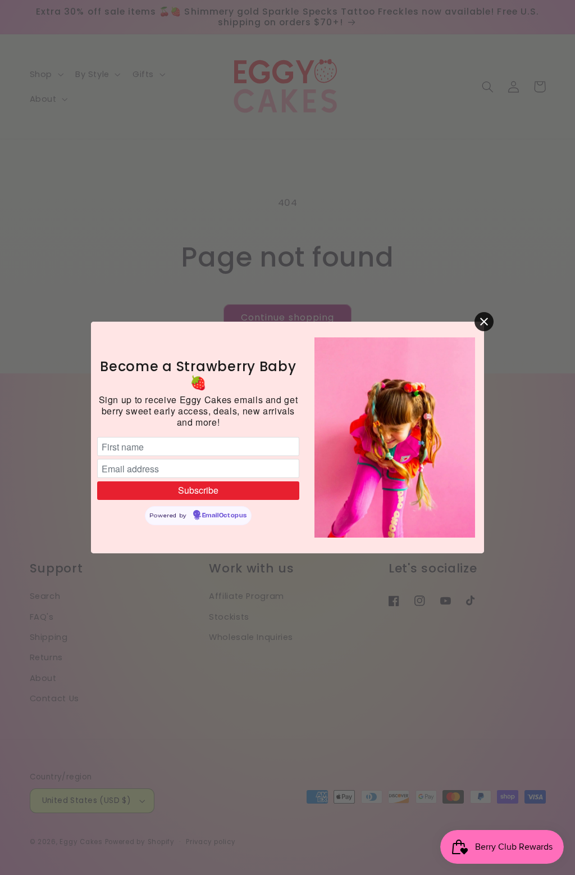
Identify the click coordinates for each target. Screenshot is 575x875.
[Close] (484, 321)
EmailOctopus (224, 515)
